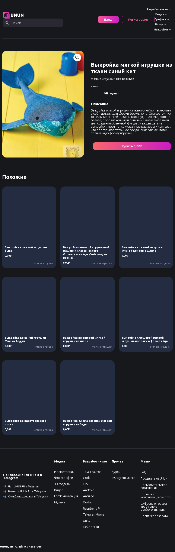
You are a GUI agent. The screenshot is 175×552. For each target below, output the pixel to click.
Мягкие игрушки (102, 79)
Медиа (159, 14)
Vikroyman (111, 93)
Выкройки (161, 29)
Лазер (159, 24)
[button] (132, 146)
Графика (160, 19)
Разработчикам (157, 9)
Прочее (117, 461)
